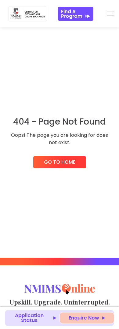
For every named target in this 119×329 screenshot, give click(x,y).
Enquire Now (84, 317)
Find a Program (71, 13)
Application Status (29, 318)
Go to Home (59, 162)
